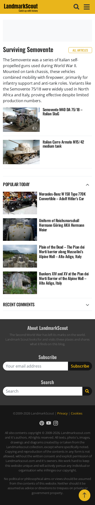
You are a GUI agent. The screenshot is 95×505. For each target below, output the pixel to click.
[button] (41, 423)
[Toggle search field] (76, 7)
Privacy (62, 413)
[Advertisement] (47, 31)
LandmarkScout (21, 7)
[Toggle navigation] (86, 6)
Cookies (76, 413)
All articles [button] (80, 50)
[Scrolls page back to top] (84, 495)
